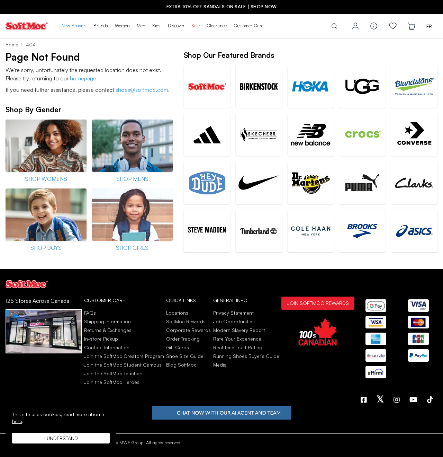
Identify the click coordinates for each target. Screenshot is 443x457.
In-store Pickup (101, 339)
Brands (100, 25)
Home (12, 44)
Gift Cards (177, 347)
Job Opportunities (234, 321)
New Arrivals (74, 25)
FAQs (90, 313)
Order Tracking (183, 339)
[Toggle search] (334, 26)
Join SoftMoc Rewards (318, 303)
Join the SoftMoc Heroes (111, 382)
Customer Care (248, 25)
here (17, 421)
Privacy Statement (233, 313)
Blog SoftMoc (181, 365)
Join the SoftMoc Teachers (114, 373)
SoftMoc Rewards (186, 321)
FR (429, 26)
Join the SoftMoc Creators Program (124, 356)
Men (141, 25)
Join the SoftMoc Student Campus (123, 365)
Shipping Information (107, 321)
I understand (61, 438)
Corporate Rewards (188, 330)
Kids (156, 25)
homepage (83, 78)
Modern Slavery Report (239, 330)
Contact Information (106, 347)
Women (122, 25)
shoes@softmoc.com (142, 89)
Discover (176, 25)
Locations (177, 313)
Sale (195, 25)
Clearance (217, 25)
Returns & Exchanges (108, 330)
